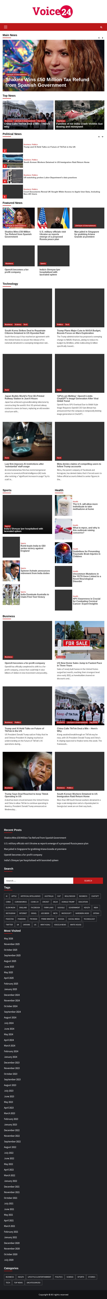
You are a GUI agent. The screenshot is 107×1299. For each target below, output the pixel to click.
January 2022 (10, 1180)
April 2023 (9, 1107)
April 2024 (9, 1040)
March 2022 (9, 1175)
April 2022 (9, 1169)
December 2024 (12, 994)
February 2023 (11, 1119)
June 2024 (9, 1028)
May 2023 (8, 1102)
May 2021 (8, 1214)
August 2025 (10, 961)
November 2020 (12, 1248)
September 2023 (12, 1079)
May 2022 (8, 1164)
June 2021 (9, 1209)
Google (61, 907)
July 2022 (8, 1152)
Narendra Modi (82, 913)
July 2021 (8, 1203)
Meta (55, 913)
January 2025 (10, 989)
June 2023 (9, 1096)
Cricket (45, 902)
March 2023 (9, 1113)
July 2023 (8, 1090)
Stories (91, 1277)
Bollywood (70, 896)
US (35, 924)
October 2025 (10, 949)
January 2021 (10, 1237)
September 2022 (12, 1141)
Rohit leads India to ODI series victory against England (33, 548)
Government (74, 907)
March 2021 (9, 1226)
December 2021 (12, 1186)
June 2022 (9, 1158)
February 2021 (11, 1231)
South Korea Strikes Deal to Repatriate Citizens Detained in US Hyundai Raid (25, 331)
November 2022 (12, 1135)
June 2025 (9, 966)
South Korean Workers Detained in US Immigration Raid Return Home (56, 162)
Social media (74, 919)
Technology (89, 919)
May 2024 (8, 1034)
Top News (41, 121)
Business (8, 121)
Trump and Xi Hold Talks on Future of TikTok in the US (49, 147)
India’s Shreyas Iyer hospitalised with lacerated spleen (50, 272)
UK (18, 924)
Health (75, 501)
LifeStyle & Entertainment (25, 121)
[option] (53, 65)
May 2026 (8, 938)
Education (83, 902)
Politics (9, 69)
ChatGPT (95, 896)
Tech (25, 325)
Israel (34, 913)
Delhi (55, 902)
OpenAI (96, 913)
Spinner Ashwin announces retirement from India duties (35, 572)
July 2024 (8, 1023)
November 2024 (12, 1000)
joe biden (45, 913)
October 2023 (10, 1073)
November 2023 (12, 1068)
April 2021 (9, 1220)
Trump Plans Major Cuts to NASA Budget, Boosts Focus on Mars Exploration (79, 331)
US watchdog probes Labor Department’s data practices (50, 177)
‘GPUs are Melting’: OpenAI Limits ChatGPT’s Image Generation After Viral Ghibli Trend (77, 398)
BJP (59, 896)
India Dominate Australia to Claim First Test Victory (35, 595)
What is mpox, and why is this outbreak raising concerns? (86, 530)
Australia (49, 896)
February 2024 (11, 1051)
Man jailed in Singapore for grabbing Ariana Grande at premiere (86, 234)
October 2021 (10, 1197)
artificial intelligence (31, 896)
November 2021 (12, 1192)
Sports (43, 264)
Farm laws (49, 907)
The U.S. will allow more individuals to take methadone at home (85, 506)
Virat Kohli (45, 924)
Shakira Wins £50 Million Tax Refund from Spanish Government (18, 234)
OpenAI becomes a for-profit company (17, 270)
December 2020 (12, 1243)
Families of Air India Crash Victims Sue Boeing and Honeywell (79, 125)
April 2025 (9, 977)
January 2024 (10, 1056)
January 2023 (10, 1124)
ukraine (26, 924)
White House (75, 924)
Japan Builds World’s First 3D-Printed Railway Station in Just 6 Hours (24, 397)
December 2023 (12, 1062)
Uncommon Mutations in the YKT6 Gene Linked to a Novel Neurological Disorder (87, 578)
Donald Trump (68, 902)
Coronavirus (21, 902)
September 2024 (12, 1011)
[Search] (101, 27)
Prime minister (47, 919)
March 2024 (9, 1045)
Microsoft (66, 913)
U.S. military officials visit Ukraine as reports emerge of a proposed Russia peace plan (48, 79)
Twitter (9, 924)
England (23, 907)
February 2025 (11, 983)
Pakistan (10, 919)
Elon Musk (10, 907)
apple (14, 896)
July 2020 (8, 1259)
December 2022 (12, 1130)
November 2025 (12, 944)
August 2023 (10, 1085)
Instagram (10, 913)
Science (18, 325)
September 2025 (12, 955)
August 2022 (10, 1147)
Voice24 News (60, 924)
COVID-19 (34, 902)
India (96, 907)
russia (61, 919)
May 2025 (8, 972)
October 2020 (10, 1254)
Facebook (35, 907)
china (8, 902)
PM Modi (33, 919)
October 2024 (10, 1006)
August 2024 (10, 1017)
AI (6, 896)
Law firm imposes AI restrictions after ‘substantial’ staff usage (24, 465)
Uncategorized (33, 1282)
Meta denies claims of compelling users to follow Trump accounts (79, 465)
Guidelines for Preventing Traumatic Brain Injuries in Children (86, 554)
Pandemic (22, 919)
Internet (23, 913)
